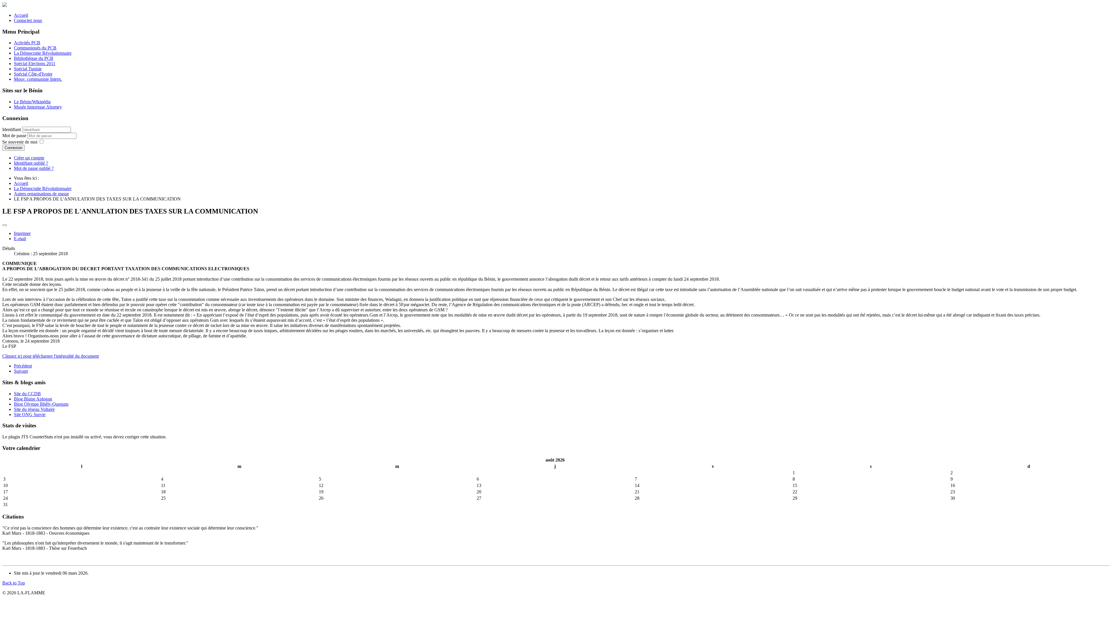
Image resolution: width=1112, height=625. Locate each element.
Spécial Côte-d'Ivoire (33, 73)
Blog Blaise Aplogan (33, 398)
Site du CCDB (27, 393)
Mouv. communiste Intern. (38, 79)
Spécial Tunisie (28, 68)
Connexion (13, 148)
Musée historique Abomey (38, 106)
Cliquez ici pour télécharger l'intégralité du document (50, 356)
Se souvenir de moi (19, 141)
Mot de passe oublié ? (34, 168)
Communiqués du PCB (35, 47)
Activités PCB (27, 42)
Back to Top (13, 582)
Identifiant (11, 129)
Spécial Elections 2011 (34, 63)
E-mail (20, 238)
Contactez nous (28, 20)
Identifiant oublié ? (31, 163)
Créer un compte (29, 157)
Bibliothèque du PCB (33, 58)
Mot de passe (15, 135)
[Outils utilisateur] (4, 225)
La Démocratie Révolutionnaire (43, 53)
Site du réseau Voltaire (34, 409)
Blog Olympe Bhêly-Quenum (41, 404)
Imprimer (22, 233)
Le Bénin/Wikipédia (32, 101)
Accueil (21, 15)
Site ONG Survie (29, 414)
